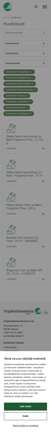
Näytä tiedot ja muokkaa (25, 425)
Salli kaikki (25, 406)
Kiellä (25, 416)
